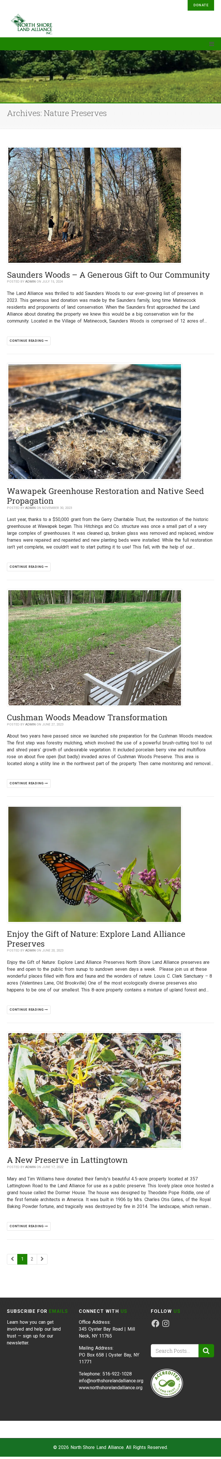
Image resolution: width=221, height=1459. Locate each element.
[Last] (42, 1259)
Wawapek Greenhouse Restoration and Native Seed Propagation (105, 496)
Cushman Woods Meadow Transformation (87, 717)
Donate (200, 5)
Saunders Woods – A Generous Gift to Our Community (108, 274)
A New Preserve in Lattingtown (67, 1160)
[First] (12, 1259)
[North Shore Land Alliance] (34, 24)
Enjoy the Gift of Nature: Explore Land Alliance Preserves (96, 939)
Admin (30, 281)
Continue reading (27, 341)
